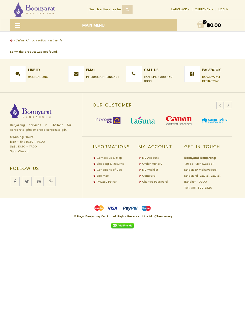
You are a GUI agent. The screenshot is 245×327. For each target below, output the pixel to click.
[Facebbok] (15, 181)
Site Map (102, 176)
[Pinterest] (39, 181)
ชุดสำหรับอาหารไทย (45, 40)
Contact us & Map (109, 158)
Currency (203, 9)
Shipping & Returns (110, 164)
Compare (148, 176)
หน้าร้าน (18, 40)
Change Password (154, 182)
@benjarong (38, 77)
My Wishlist (149, 170)
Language (179, 9)
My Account (150, 158)
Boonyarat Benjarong (211, 79)
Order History (151, 164)
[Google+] (51, 181)
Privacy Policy (107, 182)
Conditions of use (109, 170)
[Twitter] (27, 181)
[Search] (127, 9)
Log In (223, 9)
